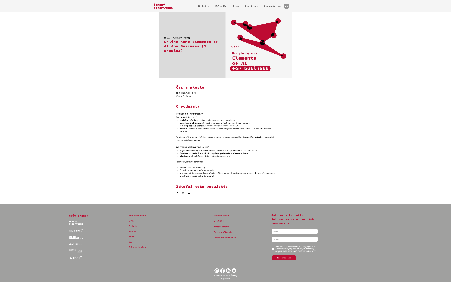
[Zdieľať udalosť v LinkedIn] (189, 193)
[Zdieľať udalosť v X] (183, 193)
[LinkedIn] (228, 270)
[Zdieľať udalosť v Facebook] (177, 193)
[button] (286, 6)
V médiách (219, 221)
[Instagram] (216, 270)
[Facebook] (222, 270)
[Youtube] (234, 270)
